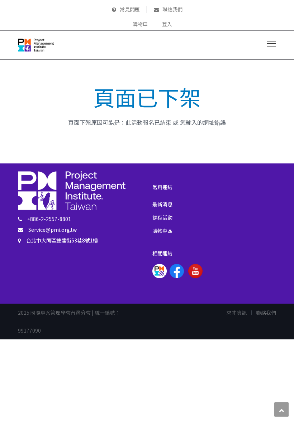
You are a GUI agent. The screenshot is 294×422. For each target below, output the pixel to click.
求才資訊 (237, 312)
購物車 (140, 24)
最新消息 (162, 204)
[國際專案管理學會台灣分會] (36, 44)
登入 (167, 24)
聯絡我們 (172, 9)
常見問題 (130, 9)
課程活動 (162, 217)
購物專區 (162, 230)
